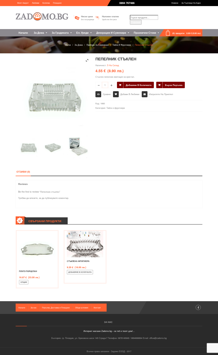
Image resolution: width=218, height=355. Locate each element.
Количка (46, 2)
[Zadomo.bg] (42, 16)
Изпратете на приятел (161, 94)
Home (68, 44)
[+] (111, 85)
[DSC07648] (78, 147)
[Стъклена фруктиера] (85, 244)
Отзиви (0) (23, 171)
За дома (79, 44)
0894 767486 (127, 3)
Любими (35, 2)
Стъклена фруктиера (78, 261)
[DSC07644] (28, 147)
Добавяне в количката (138, 85)
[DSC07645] (53, 147)
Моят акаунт (23, 2)
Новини (174, 2)
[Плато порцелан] (37, 249)
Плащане (57, 2)
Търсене (135, 22)
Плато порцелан (28, 271)
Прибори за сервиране (97, 44)
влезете (34, 197)
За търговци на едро (191, 2)
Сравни (107, 94)
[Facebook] (198, 307)
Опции (23, 282)
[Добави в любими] (42, 282)
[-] (98, 85)
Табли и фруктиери (122, 44)
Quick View (52, 282)
